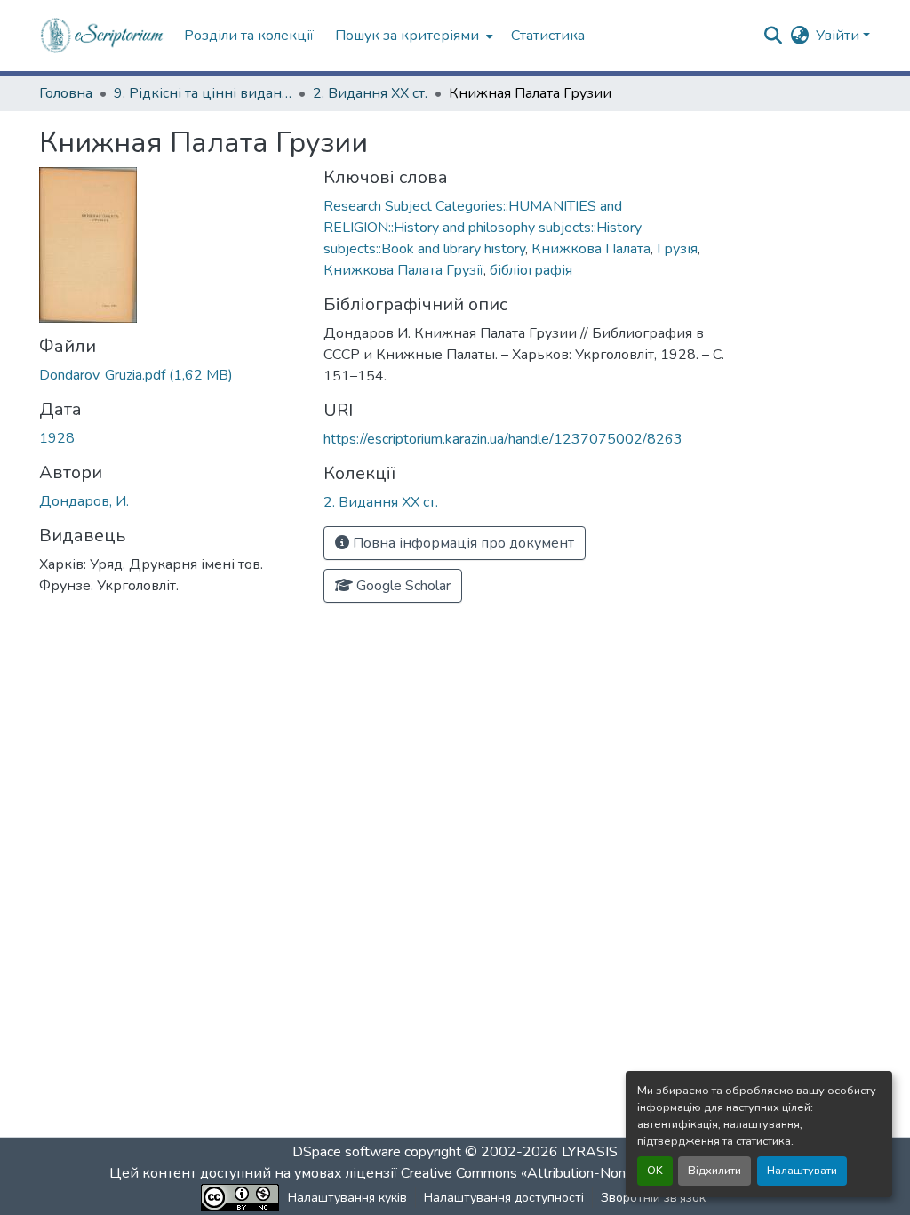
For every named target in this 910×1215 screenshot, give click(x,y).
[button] (102, 35)
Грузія (677, 249)
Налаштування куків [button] (347, 1197)
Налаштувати (802, 1171)
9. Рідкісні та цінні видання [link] (202, 93)
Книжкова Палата (591, 249)
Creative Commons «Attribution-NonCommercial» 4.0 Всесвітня (599, 1173)
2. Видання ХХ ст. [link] (370, 93)
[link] (170, 375)
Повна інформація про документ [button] (461, 543)
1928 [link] (57, 438)
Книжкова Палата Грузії (403, 270)
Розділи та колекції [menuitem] (249, 35)
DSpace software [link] (346, 1152)
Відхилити (714, 1171)
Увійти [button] (839, 35)
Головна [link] (65, 93)
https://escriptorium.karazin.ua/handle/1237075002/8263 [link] (502, 439)
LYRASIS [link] (590, 1152)
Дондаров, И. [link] (84, 501)
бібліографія (531, 270)
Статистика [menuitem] (548, 35)
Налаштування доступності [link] (504, 1197)
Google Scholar (402, 586)
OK (655, 1171)
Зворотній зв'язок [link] (653, 1197)
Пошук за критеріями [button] (407, 35)
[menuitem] (412, 35)
